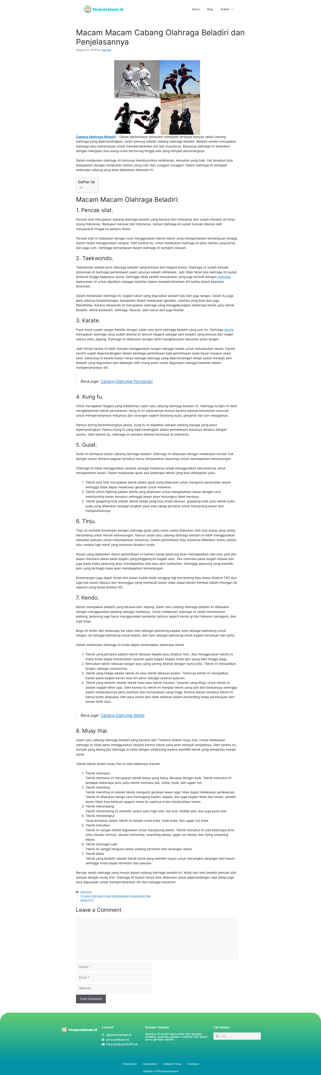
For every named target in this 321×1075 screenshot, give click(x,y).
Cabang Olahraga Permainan (126, 381)
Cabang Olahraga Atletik (122, 715)
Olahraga (86, 891)
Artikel (225, 9)
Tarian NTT (87, 900)
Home (196, 9)
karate (229, 330)
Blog (210, 9)
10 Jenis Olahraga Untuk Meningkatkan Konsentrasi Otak (115, 896)
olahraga (224, 277)
